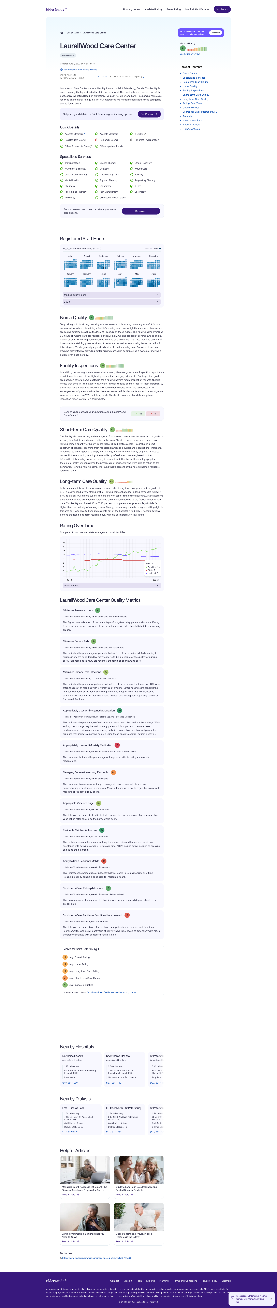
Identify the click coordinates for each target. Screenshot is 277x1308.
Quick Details (190, 73)
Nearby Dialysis (191, 124)
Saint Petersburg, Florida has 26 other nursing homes (111, 992)
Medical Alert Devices (197, 9)
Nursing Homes (131, 9)
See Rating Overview (190, 54)
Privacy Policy (209, 1280)
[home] (56, 9)
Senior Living (173, 9)
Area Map (188, 116)
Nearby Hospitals (192, 120)
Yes (140, 413)
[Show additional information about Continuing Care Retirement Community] (145, 134)
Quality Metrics (191, 107)
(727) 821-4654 (113, 1131)
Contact (114, 1280)
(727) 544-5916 (70, 1131)
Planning (164, 1280)
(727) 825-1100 (113, 1083)
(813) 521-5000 (70, 1083)
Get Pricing (147, 114)
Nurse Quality (190, 86)
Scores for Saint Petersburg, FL (200, 111)
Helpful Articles (191, 128)
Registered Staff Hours (195, 81)
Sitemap (226, 1280)
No (155, 413)
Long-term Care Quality (196, 99)
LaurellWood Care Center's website (80, 69)
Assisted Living (153, 9)
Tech (139, 1280)
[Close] (271, 1298)
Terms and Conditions (185, 1280)
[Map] (112, 1020)
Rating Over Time (192, 103)
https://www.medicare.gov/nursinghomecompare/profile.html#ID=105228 (97, 1258)
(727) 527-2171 (99, 76)
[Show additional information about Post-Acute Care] (90, 146)
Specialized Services (194, 77)
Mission (128, 1280)
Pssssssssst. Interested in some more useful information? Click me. (251, 1299)
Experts (150, 1280)
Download (216, 33)
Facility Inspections (193, 90)
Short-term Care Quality (196, 94)
